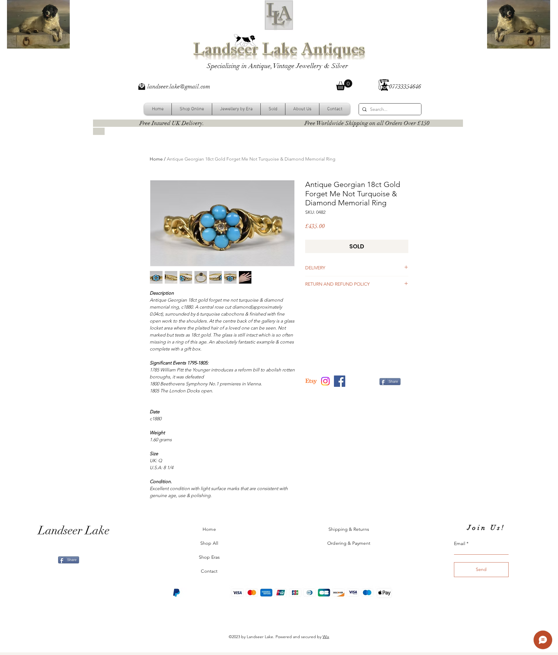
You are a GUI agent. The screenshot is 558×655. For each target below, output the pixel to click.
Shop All (209, 543)
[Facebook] (339, 381)
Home (156, 159)
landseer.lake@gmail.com (178, 86)
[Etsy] (311, 381)
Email (459, 543)
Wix (326, 636)
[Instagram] (325, 381)
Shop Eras (209, 557)
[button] (344, 84)
